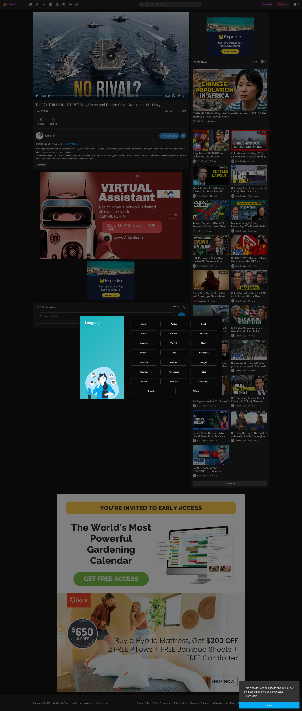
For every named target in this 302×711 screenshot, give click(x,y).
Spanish (144, 343)
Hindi (203, 343)
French (144, 333)
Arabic (174, 324)
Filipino (196, 391)
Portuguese (174, 372)
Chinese (144, 353)
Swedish (174, 381)
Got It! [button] (269, 705)
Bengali (203, 362)
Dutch (203, 324)
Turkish (173, 343)
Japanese (144, 372)
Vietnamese (203, 381)
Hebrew (173, 362)
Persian (143, 381)
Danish (151, 391)
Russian (203, 333)
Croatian (144, 362)
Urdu (174, 353)
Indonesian (204, 353)
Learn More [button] (251, 696)
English (144, 324)
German (173, 333)
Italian (203, 372)
